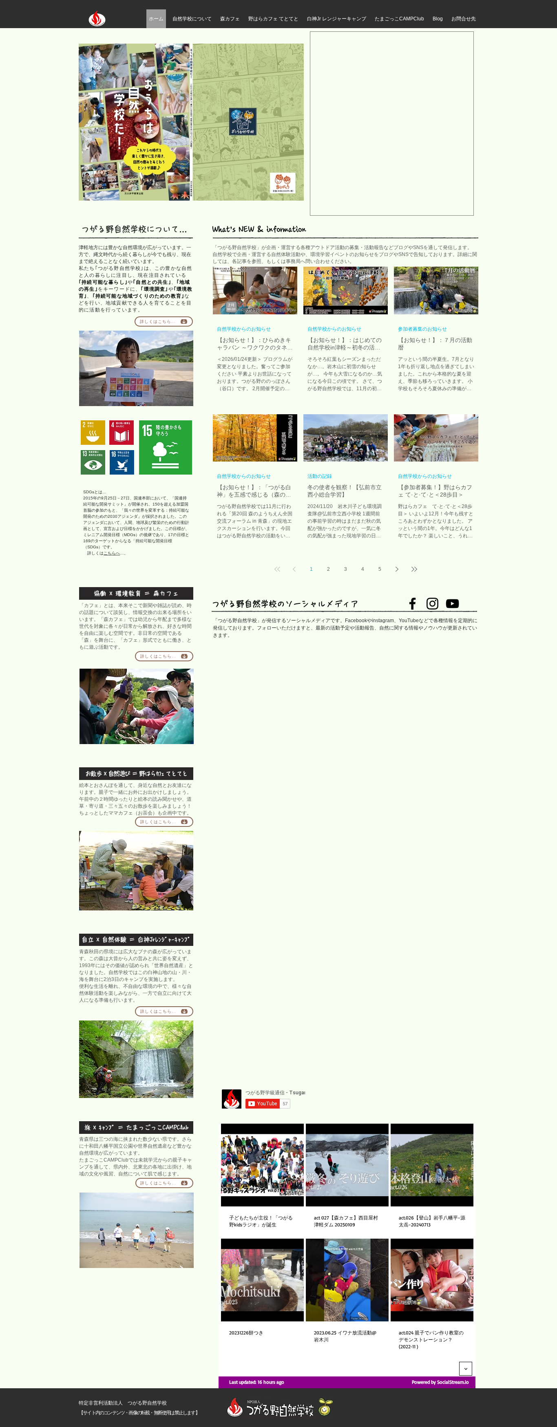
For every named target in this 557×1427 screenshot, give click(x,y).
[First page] (277, 569)
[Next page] (397, 569)
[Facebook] (412, 604)
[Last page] (414, 569)
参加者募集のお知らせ (422, 329)
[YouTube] (452, 604)
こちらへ (112, 553)
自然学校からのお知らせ (244, 329)
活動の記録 (319, 476)
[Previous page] (294, 569)
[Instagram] (432, 604)
